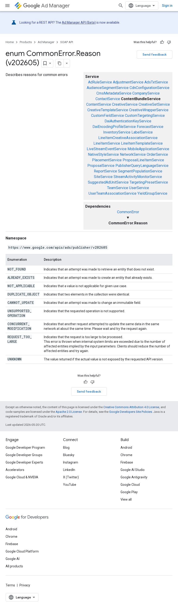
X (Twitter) (71, 477)
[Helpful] (162, 42)
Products (26, 42)
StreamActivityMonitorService (138, 177)
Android (126, 447)
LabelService (142, 132)
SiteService (103, 177)
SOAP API (66, 42)
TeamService (117, 188)
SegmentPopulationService (140, 171)
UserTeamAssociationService (113, 193)
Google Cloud (130, 484)
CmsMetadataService (113, 93)
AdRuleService (100, 82)
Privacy (24, 585)
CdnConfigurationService (149, 88)
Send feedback (155, 54)
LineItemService (106, 143)
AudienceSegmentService (108, 88)
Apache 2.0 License (69, 411)
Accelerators (15, 470)
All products (14, 566)
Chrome (126, 455)
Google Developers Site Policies (130, 411)
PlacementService (107, 160)
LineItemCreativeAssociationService (128, 138)
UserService (139, 188)
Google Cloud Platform (22, 551)
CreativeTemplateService (107, 110)
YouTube (69, 484)
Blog (66, 447)
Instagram (70, 462)
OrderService (157, 154)
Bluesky (68, 455)
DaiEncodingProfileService (114, 126)
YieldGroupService (152, 193)
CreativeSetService (154, 104)
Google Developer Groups (24, 455)
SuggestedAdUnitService (108, 182)
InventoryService (116, 132)
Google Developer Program (25, 447)
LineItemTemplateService (142, 143)
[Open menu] (7, 5)
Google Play (129, 492)
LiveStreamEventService (107, 149)
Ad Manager (55, 6)
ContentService (98, 104)
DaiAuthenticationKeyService (128, 121)
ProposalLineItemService (143, 160)
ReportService (105, 171)
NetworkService (133, 154)
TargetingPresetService (149, 182)
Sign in (167, 5)
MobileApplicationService (148, 149)
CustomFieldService (107, 115)
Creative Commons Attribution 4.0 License (131, 407)
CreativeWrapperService (148, 110)
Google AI (12, 559)
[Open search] (121, 5)
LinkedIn (69, 470)
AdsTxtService (156, 82)
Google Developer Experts (24, 462)
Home (10, 42)
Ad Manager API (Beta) (79, 22)
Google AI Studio (133, 470)
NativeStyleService (103, 154)
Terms (10, 585)
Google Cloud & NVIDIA (22, 477)
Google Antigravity (134, 477)
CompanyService (146, 93)
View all (126, 499)
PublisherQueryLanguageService (141, 165)
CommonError (128, 212)
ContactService (107, 99)
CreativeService (125, 104)
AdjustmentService (128, 82)
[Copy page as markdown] (59, 63)
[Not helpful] (168, 42)
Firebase (127, 462)
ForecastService (150, 126)
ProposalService (100, 165)
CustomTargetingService (145, 115)
